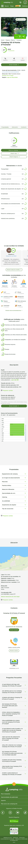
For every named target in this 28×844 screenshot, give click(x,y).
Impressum (15, 837)
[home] (14, 789)
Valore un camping (13, 150)
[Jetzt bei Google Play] (14, 832)
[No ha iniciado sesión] (25, 2)
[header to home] (7, 2)
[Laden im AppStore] (14, 829)
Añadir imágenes (13, 156)
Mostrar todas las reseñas (13, 269)
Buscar (7, 6)
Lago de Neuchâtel (12, 77)
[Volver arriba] (14, 784)
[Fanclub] (18, 6)
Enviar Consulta (13, 64)
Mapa (12, 6)
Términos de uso (7, 837)
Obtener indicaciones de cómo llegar (10, 596)
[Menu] (2, 6)
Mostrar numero (14, 650)
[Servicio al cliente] (20, 2)
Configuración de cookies (7, 839)
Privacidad (22, 837)
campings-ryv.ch (14, 668)
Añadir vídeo (13, 153)
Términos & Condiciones (21, 839)
